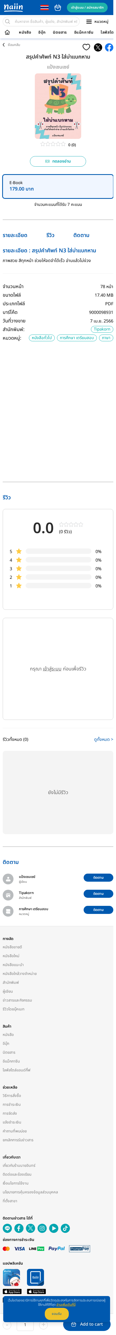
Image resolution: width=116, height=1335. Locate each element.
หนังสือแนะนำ (13, 965)
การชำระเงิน (12, 1104)
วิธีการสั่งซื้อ (12, 1096)
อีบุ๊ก (42, 32)
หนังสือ (25, 32)
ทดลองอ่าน (61, 161)
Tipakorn (102, 329)
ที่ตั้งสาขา (10, 1201)
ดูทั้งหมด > (103, 739)
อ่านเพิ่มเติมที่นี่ (66, 1304)
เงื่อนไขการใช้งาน (16, 1183)
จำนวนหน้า (13, 286)
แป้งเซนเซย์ (58, 67)
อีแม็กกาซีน (84, 32)
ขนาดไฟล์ (12, 295)
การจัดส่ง (10, 1113)
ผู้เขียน (8, 991)
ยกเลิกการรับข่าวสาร (18, 1140)
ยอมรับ (57, 1313)
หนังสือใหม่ (11, 956)
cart (57, 7)
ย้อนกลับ (14, 45)
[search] (7, 21)
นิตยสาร (60, 32)
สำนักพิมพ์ (11, 982)
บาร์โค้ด (10, 312)
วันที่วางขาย (14, 321)
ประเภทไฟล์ (14, 303)
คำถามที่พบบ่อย (15, 1131)
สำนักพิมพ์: (14, 329)
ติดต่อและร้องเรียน (17, 1174)
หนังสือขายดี (12, 947)
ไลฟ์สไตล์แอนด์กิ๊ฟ (16, 1070)
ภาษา (106, 338)
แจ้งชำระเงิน (12, 1122)
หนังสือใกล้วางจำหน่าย (20, 974)
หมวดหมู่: (12, 338)
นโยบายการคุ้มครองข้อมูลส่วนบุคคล (30, 1192)
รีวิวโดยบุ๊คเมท (14, 1009)
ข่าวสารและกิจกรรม (17, 1000)
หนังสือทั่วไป (42, 338)
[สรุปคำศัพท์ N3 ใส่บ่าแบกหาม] (98, 47)
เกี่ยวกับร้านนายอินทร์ (19, 1165)
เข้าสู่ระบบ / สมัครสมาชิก (87, 7)
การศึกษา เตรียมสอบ (77, 338)
